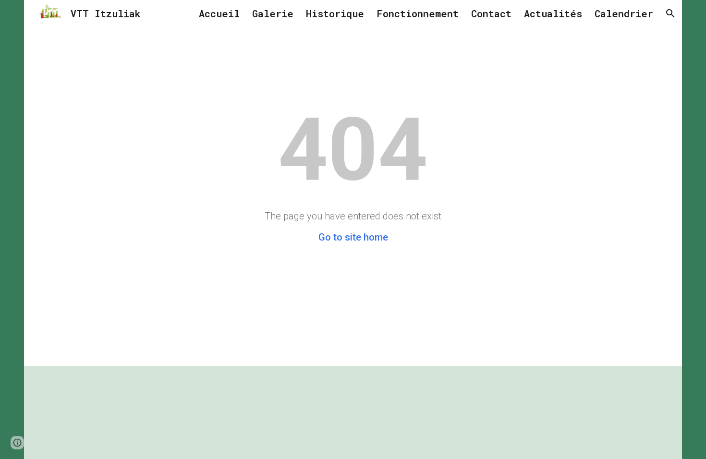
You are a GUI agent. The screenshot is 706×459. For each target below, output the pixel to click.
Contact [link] (491, 13)
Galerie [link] (272, 13)
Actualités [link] (553, 13)
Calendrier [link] (624, 13)
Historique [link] (335, 13)
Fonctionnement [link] (418, 13)
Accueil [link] (219, 13)
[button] (670, 13)
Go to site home (353, 237)
